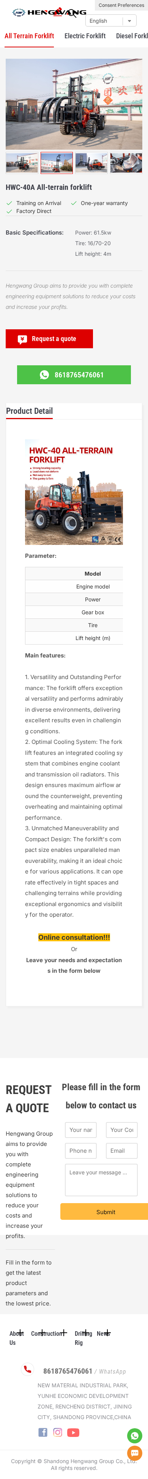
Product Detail (29, 411)
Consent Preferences (121, 5)
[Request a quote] (134, 1453)
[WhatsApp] (134, 1435)
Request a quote (54, 339)
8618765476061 (79, 374)
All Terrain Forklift (29, 36)
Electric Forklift (85, 36)
